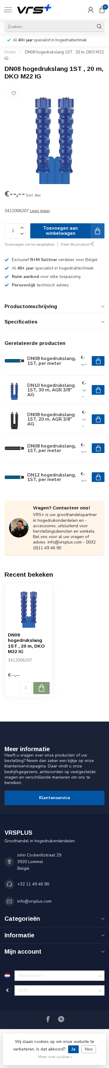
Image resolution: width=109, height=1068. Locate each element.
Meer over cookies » (55, 1056)
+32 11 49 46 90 (33, 884)
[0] (102, 10)
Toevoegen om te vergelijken (29, 244)
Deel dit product (75, 244)
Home (10, 52)
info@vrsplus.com (34, 901)
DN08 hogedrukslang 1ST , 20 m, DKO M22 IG (26, 643)
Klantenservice (54, 798)
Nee (89, 1049)
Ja (73, 1049)
